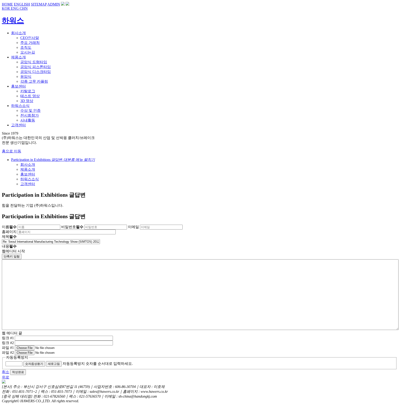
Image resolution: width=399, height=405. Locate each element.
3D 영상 (26, 101)
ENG (15, 8)
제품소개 (27, 169)
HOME (7, 4)
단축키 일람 (12, 256)
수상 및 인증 (30, 110)
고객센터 (27, 184)
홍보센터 (27, 174)
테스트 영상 (30, 96)
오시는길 (27, 52)
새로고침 (54, 364)
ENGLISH (22, 4)
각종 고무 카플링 (34, 81)
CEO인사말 (29, 38)
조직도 (25, 47)
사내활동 (27, 120)
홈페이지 (9, 232)
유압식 (25, 77)
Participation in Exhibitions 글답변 (53, 160)
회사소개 (27, 164)
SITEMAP (39, 4)
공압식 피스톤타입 (35, 67)
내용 (9, 246)
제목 (9, 237)
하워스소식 (29, 179)
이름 (9, 227)
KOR (6, 8)
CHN (24, 8)
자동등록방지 (17, 357)
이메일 (133, 227)
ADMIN (53, 4)
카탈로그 (27, 91)
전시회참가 (29, 115)
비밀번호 (72, 227)
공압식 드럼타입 (33, 62)
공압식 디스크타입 (35, 72)
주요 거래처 (30, 43)
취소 (5, 372)
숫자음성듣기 (34, 364)
